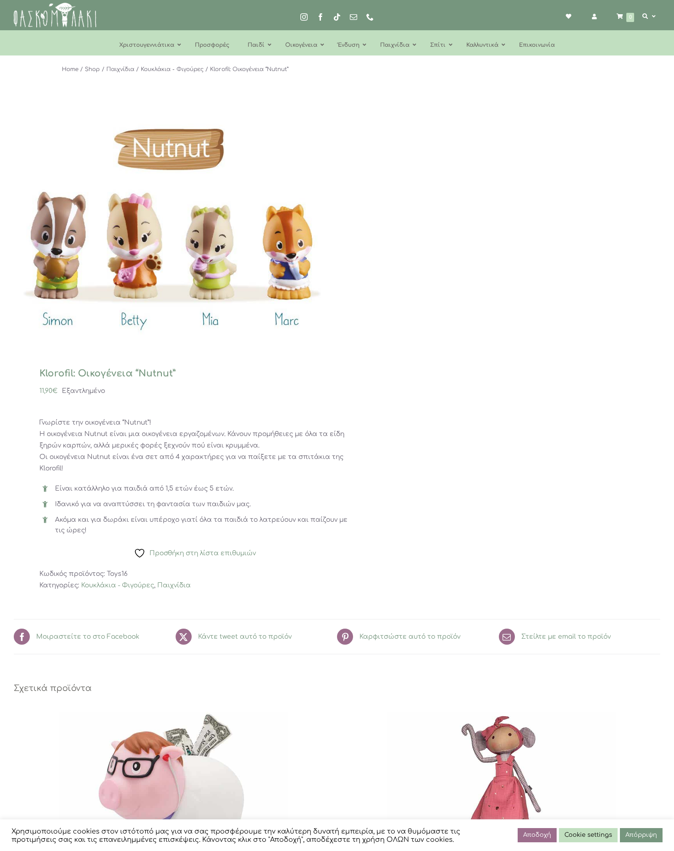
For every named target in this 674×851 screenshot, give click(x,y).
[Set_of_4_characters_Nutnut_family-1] (169, 227)
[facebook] (320, 17)
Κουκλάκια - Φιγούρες (117, 585)
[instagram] (304, 17)
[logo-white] (55, 5)
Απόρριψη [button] (641, 835)
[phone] (370, 17)
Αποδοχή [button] (537, 835)
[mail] (353, 17)
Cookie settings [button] (588, 835)
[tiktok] (337, 17)
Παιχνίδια (174, 585)
